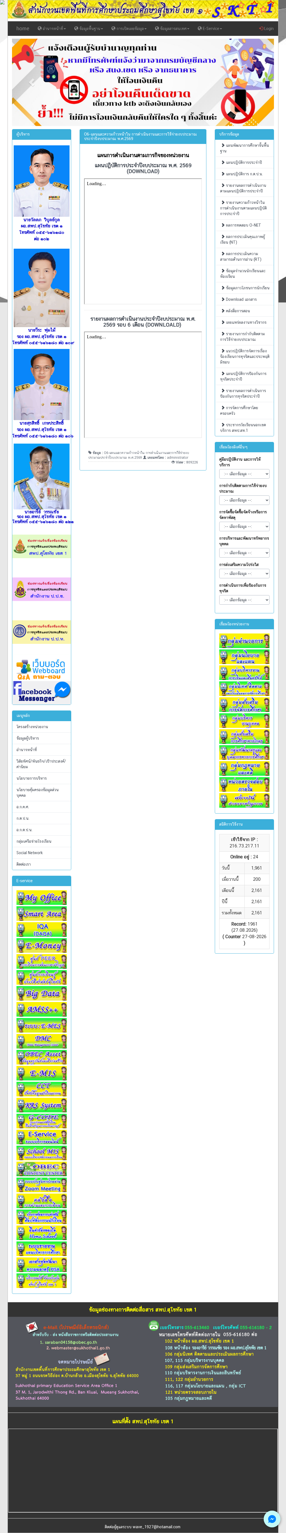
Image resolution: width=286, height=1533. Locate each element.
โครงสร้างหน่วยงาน (32, 726)
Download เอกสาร (241, 299)
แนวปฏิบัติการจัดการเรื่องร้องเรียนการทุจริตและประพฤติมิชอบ (245, 356)
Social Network (29, 853)
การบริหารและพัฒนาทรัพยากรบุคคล (244, 541)
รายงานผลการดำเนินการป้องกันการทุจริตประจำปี (243, 393)
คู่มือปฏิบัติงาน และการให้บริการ (240, 462)
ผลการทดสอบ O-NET (243, 225)
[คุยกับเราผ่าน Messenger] (272, 1519)
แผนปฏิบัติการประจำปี (243, 162)
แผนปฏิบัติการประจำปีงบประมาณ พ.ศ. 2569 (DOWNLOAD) (143, 168)
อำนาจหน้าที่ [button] (52, 28)
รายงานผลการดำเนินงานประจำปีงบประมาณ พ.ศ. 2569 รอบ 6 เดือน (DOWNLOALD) (143, 322)
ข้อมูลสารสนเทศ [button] (173, 28)
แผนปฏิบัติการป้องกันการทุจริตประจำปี (243, 376)
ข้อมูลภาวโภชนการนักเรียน (247, 288)
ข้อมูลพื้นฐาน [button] (89, 28)
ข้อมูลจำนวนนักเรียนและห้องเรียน (243, 274)
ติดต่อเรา (23, 864)
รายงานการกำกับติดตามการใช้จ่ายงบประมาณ (242, 337)
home (22, 28)
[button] (31, 82)
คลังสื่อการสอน (237, 311)
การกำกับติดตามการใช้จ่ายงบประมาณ (243, 488)
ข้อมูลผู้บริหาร (27, 738)
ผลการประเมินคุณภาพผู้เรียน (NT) (242, 239)
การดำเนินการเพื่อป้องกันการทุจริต (242, 588)
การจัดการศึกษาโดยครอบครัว (239, 411)
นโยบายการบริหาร (31, 778)
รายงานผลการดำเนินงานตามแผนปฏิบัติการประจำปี (243, 188)
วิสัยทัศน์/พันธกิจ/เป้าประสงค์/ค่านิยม (41, 764)
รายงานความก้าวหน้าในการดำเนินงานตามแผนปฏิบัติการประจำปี (243, 208)
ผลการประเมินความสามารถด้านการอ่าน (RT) (240, 256)
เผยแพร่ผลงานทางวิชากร (245, 322)
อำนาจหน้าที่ (26, 749)
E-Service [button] (210, 28)
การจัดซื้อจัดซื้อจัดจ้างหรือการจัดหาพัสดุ (243, 515)
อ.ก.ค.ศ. (22, 807)
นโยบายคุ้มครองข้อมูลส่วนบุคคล (37, 793)
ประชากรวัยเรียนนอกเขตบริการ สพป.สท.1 (243, 428)
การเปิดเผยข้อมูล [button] (129, 28)
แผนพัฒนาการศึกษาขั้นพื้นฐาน (244, 148)
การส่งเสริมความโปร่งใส (239, 564)
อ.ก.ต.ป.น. (24, 830)
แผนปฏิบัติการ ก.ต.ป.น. (244, 174)
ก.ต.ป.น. (22, 818)
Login (268, 28)
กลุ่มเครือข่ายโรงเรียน (33, 841)
